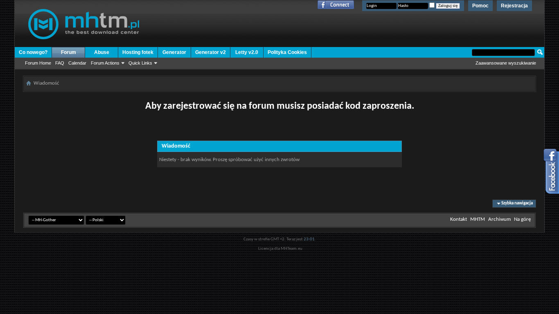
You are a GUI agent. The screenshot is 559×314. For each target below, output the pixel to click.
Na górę (522, 219)
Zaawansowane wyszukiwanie (506, 63)
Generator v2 (210, 52)
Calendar (77, 63)
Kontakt (458, 219)
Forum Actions (105, 63)
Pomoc (480, 6)
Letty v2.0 (246, 52)
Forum (68, 52)
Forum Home (38, 63)
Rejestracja (514, 6)
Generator (174, 52)
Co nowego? (33, 52)
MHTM (477, 219)
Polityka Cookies (287, 52)
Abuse (101, 52)
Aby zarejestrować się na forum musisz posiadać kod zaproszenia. (279, 106)
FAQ (59, 63)
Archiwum (499, 219)
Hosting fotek (137, 52)
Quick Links (140, 63)
